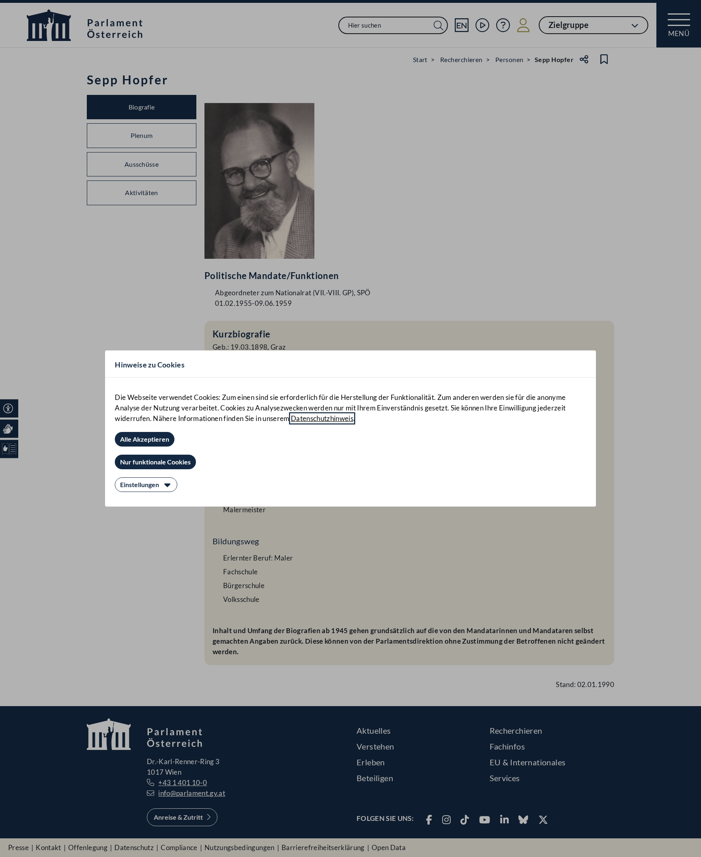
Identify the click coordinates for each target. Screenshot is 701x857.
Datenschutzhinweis (322, 418)
